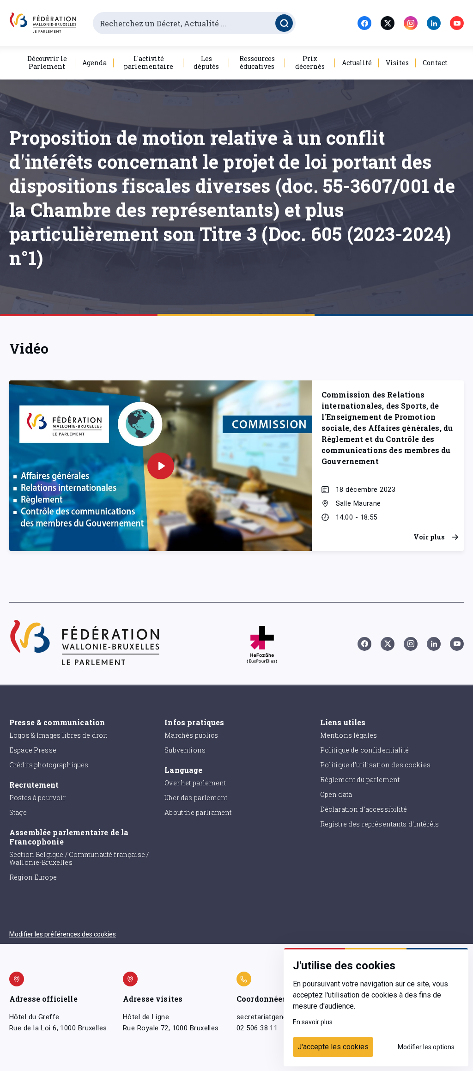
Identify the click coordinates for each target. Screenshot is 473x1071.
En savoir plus (313, 1022)
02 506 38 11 (257, 1028)
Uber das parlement (195, 797)
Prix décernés (310, 62)
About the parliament (197, 812)
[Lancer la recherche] (284, 23)
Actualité (357, 62)
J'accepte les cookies (333, 1046)
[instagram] (411, 23)
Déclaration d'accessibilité (363, 809)
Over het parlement (195, 782)
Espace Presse (32, 750)
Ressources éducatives (257, 62)
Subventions (185, 750)
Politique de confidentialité (364, 750)
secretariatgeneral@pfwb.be (281, 1017)
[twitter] (387, 23)
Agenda (94, 62)
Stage (18, 812)
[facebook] (364, 23)
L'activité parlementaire (148, 62)
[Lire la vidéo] (160, 466)
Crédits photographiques (48, 764)
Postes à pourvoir (37, 797)
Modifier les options (426, 1047)
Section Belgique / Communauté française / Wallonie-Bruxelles (79, 858)
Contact (435, 62)
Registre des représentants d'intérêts (379, 824)
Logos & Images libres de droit (58, 735)
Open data (336, 794)
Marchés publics (191, 735)
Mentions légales (348, 735)
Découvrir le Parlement (47, 62)
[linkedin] (434, 23)
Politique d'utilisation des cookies (375, 764)
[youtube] (457, 23)
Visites (397, 62)
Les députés (206, 62)
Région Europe (33, 877)
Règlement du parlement (360, 779)
